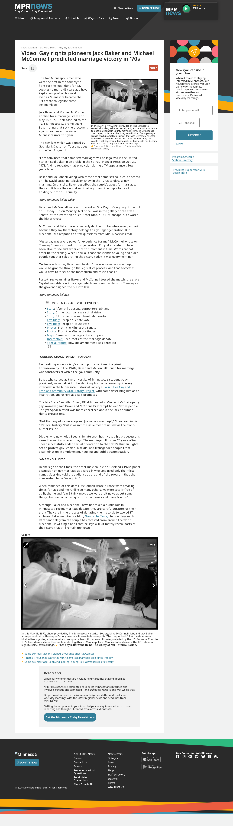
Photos (52, 327)
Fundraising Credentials (81, 779)
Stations (113, 778)
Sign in (134, 18)
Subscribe (194, 135)
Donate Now (149, 8)
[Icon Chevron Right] (154, 585)
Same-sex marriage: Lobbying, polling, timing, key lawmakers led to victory (69, 662)
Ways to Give (96, 18)
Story (50, 308)
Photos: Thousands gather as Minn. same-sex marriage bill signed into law (69, 657)
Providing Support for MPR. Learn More (189, 171)
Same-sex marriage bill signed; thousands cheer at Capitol (59, 653)
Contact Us (80, 762)
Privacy (112, 766)
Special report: (57, 343)
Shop (111, 770)
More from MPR (83, 784)
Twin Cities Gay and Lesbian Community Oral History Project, (84, 389)
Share (153, 68)
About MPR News (84, 754)
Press (111, 762)
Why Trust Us (116, 787)
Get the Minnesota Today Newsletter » (70, 717)
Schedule (73, 18)
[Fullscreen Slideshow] (26, 545)
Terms (179, 144)
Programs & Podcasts (47, 18)
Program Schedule (183, 156)
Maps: (51, 335)
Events (78, 766)
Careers (78, 758)
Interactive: (55, 339)
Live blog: (53, 320)
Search (117, 18)
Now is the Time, (96, 516)
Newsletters (115, 754)
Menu (21, 18)
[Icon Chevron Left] (25, 585)
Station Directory (182, 160)
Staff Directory (116, 774)
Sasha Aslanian (29, 47)
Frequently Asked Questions (84, 772)
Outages (113, 758)
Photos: (52, 331)
